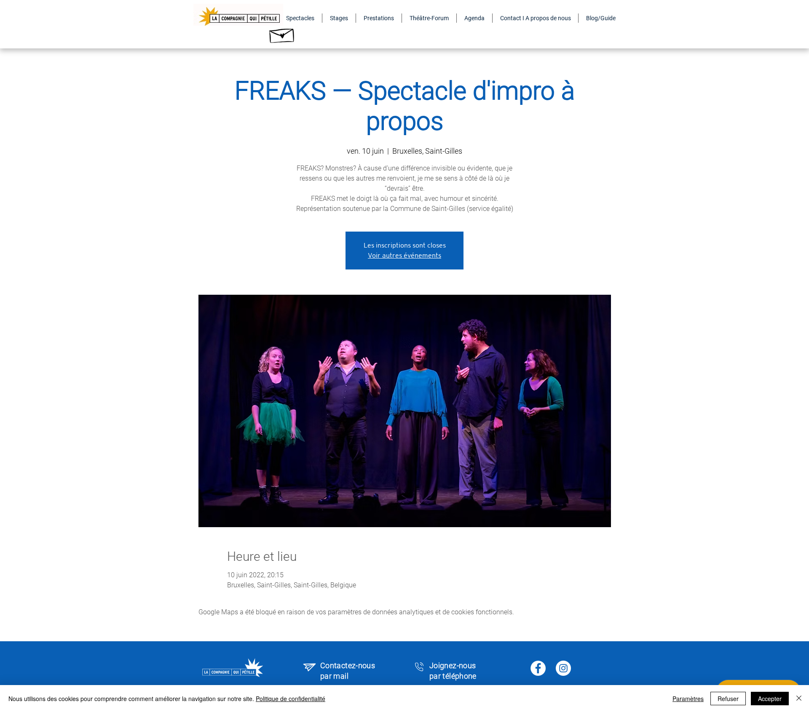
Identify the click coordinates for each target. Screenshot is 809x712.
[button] (300, 18)
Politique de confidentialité (290, 698)
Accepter (770, 698)
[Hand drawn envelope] (282, 33)
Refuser (728, 698)
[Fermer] (799, 698)
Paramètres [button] (688, 698)
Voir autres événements (404, 255)
